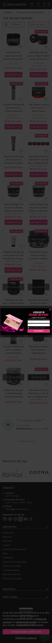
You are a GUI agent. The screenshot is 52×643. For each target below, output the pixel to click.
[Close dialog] (50, 309)
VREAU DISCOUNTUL (38, 331)
